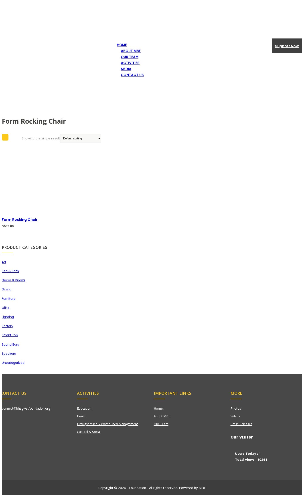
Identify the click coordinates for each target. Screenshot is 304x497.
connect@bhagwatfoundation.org (25, 408)
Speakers (9, 353)
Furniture (9, 298)
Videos (235, 416)
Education (84, 408)
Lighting (8, 317)
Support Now (287, 45)
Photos (236, 408)
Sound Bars (10, 344)
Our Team (161, 424)
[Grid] (5, 137)
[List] (15, 137)
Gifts (5, 308)
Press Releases (241, 424)
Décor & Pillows (13, 280)
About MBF (162, 416)
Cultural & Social (89, 432)
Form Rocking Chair (20, 219)
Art (4, 262)
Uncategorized (13, 362)
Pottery (7, 326)
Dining (6, 289)
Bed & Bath (10, 271)
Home (6, 75)
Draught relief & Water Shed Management (107, 424)
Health (81, 416)
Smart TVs (10, 335)
